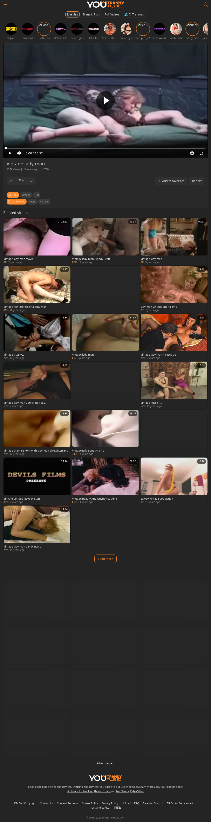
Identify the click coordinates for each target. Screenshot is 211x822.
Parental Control (153, 803)
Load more (105, 559)
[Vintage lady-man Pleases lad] (174, 337)
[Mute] (19, 153)
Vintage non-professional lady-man (25, 306)
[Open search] (205, 4)
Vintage (44, 201)
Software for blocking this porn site (89, 791)
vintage (26, 195)
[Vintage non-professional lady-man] (37, 289)
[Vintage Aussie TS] (174, 385)
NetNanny (122, 791)
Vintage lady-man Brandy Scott (91, 258)
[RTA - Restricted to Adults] (118, 807)
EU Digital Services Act (179, 803)
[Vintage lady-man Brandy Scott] (105, 241)
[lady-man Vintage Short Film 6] (174, 289)
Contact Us (46, 803)
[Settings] (192, 153)
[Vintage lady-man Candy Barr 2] (37, 528)
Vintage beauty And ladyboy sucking (94, 498)
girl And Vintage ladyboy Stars (22, 498)
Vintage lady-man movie (18, 258)
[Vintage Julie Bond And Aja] (105, 433)
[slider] (105, 148)
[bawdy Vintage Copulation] (174, 481)
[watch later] (8, 222)
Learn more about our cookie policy (161, 787)
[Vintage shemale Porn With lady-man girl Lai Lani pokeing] (37, 433)
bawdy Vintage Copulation (157, 498)
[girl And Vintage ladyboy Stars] (37, 481)
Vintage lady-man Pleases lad (158, 354)
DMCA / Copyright (25, 803)
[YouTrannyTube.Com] (105, 4)
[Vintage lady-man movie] (37, 241)
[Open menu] (5, 4)
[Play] (105, 100)
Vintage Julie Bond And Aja (88, 450)
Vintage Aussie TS (151, 402)
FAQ (136, 803)
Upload (126, 803)
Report (197, 181)
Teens (32, 201)
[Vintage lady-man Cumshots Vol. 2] (37, 385)
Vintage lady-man (151, 258)
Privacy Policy (110, 803)
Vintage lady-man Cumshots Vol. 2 (25, 402)
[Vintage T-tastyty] (37, 337)
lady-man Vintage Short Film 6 (159, 306)
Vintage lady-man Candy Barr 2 (22, 546)
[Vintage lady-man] (174, 241)
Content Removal (67, 803)
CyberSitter (137, 791)
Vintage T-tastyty (14, 354)
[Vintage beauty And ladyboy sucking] (105, 481)
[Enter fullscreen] (201, 153)
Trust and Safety (99, 807)
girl (37, 195)
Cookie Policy (90, 803)
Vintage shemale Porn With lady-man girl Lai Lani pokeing (35, 450)
